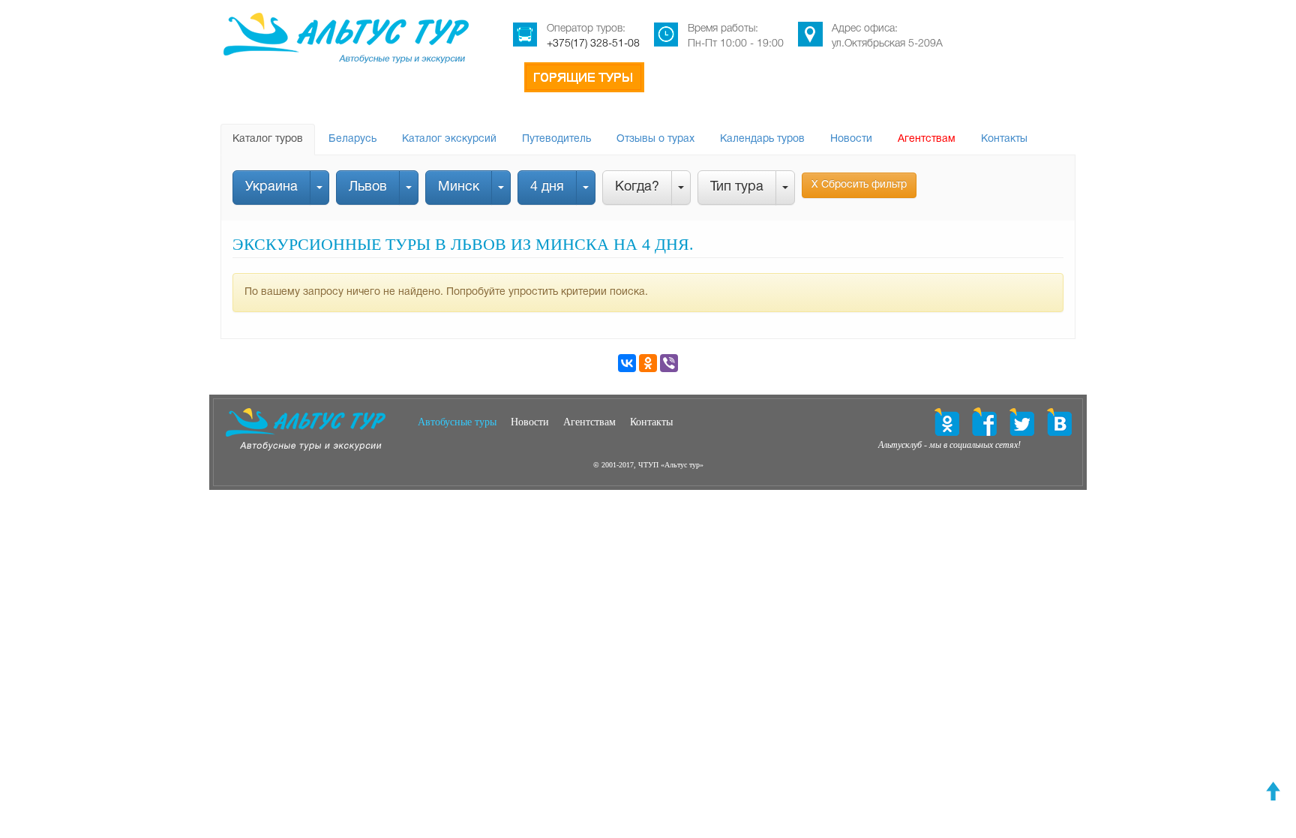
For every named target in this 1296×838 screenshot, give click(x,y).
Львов (368, 187)
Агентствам (927, 139)
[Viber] (669, 363)
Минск (458, 187)
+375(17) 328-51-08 (593, 44)
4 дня (547, 187)
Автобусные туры (457, 422)
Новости (851, 139)
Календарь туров (762, 139)
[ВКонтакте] (627, 363)
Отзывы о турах (655, 139)
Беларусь (352, 139)
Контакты (1004, 139)
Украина (271, 187)
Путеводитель (556, 139)
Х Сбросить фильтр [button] (859, 185)
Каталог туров (267, 139)
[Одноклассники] (648, 363)
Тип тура (737, 187)
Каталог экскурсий (449, 139)
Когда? (637, 187)
